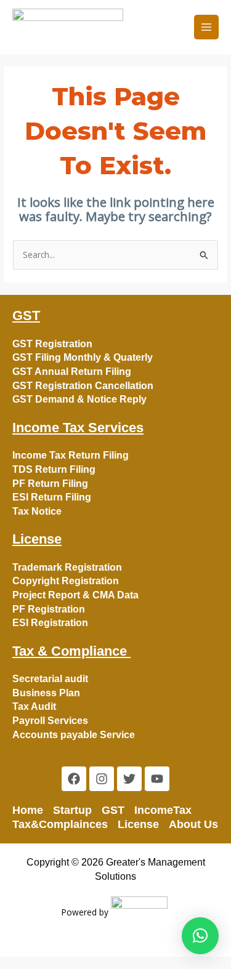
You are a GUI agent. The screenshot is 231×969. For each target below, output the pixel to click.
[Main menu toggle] (206, 27)
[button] (200, 935)
